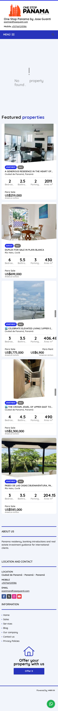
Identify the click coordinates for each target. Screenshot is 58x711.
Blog (5, 628)
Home (6, 615)
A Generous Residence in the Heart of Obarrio (29, 171)
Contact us (9, 636)
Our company (10, 632)
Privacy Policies (11, 641)
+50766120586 (19, 26)
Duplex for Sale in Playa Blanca (24, 250)
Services (7, 623)
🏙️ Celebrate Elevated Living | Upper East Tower (29, 328)
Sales (6, 619)
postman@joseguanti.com (16, 22)
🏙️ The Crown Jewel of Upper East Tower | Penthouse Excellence (29, 407)
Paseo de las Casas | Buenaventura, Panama (29, 485)
